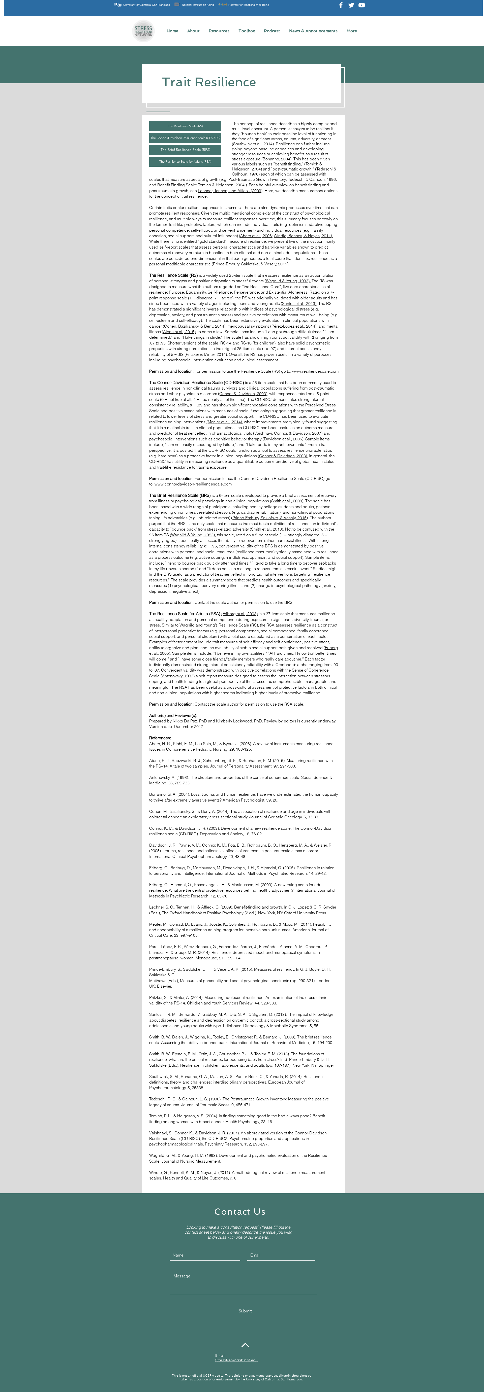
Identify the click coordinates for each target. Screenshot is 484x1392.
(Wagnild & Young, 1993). (288, 280)
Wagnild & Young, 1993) (193, 534)
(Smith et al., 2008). (287, 500)
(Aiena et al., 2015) (179, 331)
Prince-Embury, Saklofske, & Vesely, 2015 (250, 263)
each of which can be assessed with (293, 174)
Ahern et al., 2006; (256, 235)
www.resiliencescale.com (315, 371)
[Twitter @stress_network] (351, 5)
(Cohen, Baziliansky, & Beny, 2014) (194, 326)
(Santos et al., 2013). (299, 303)
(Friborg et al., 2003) (239, 613)
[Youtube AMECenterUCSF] (362, 5)
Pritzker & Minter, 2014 (206, 354)
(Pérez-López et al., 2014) (293, 326)
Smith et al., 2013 (266, 529)
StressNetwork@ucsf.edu (236, 1360)
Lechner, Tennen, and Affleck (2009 (229, 190)
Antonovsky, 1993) (179, 675)
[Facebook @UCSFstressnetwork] (341, 5)
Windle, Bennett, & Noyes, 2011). (303, 235)
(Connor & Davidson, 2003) (242, 393)
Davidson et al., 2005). (284, 438)
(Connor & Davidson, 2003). (283, 455)
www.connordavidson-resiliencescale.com (193, 483)
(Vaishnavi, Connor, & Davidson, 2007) (287, 433)
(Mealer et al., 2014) (224, 421)
